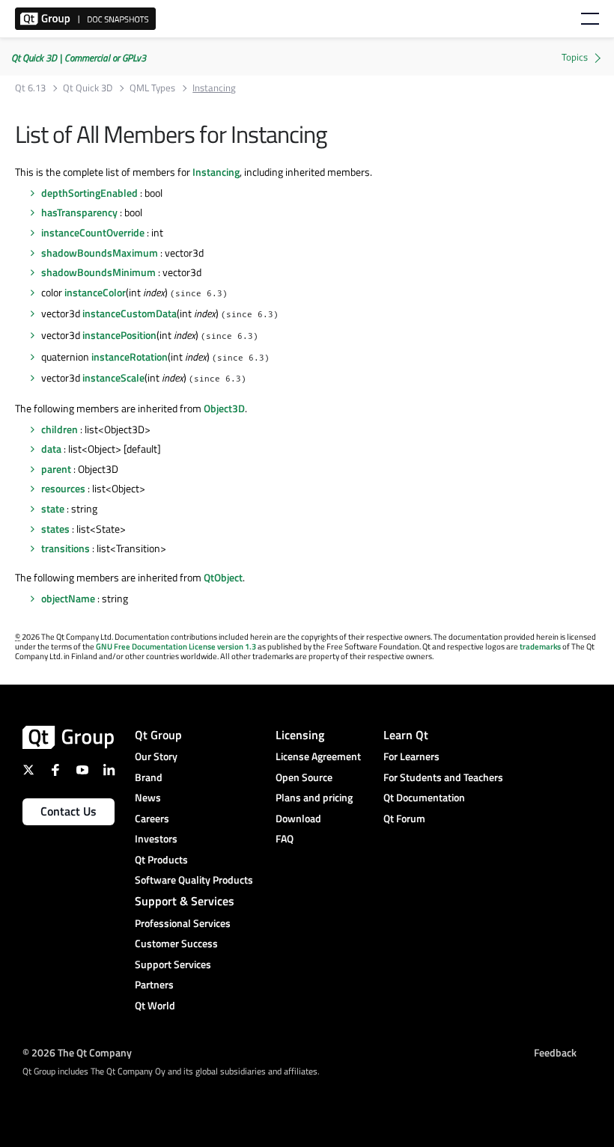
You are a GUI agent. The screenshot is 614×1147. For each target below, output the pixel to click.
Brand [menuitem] (148, 777)
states (55, 528)
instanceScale (113, 377)
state (52, 508)
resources (63, 488)
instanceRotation (129, 356)
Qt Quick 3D (87, 88)
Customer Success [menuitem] (176, 943)
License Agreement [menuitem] (318, 756)
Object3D (224, 408)
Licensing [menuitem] (300, 735)
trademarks (540, 646)
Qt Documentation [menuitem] (424, 797)
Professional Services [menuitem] (183, 923)
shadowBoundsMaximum (99, 252)
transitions (65, 548)
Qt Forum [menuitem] (404, 818)
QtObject (223, 577)
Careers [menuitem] (152, 818)
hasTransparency (79, 212)
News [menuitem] (148, 797)
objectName (68, 598)
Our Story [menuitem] (156, 756)
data (51, 448)
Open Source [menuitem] (304, 777)
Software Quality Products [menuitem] (194, 879)
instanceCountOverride (93, 232)
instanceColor (95, 292)
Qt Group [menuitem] (158, 735)
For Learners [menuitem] (411, 756)
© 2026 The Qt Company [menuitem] (77, 1052)
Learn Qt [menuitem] (405, 735)
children (59, 429)
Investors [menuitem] (156, 838)
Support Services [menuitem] (173, 964)
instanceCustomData (129, 313)
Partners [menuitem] (154, 984)
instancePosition (119, 335)
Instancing (216, 172)
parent (56, 469)
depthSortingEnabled (89, 193)
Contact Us (68, 811)
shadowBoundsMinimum (98, 272)
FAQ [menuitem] (285, 838)
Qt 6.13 (30, 88)
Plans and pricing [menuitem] (314, 797)
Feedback (555, 1052)
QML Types (152, 88)
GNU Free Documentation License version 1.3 (176, 646)
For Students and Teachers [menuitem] (443, 777)
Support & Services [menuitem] (184, 901)
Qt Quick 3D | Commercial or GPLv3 (78, 57)
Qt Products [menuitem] (161, 859)
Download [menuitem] (298, 818)
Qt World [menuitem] (155, 1005)
